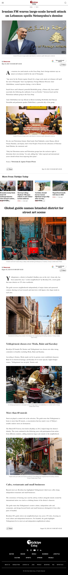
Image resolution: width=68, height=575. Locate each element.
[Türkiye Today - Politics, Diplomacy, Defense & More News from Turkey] (34, 3)
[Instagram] (31, 550)
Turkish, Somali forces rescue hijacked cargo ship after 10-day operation (42, 196)
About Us (7, 564)
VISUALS (50, 557)
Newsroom (7, 61)
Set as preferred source (60, 61)
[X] (27, 550)
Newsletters (16, 564)
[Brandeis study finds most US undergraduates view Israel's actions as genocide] (8, 186)
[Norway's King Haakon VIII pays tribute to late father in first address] (25, 186)
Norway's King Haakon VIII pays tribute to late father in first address (25, 196)
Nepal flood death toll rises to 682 (59, 194)
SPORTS (28, 557)
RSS (53, 564)
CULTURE (17, 557)
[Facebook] (37, 550)
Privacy (39, 564)
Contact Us (25, 564)
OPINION (39, 557)
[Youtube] (34, 550)
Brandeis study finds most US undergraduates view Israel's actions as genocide (7, 196)
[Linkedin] (40, 550)
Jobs (33, 564)
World (37, 7)
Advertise (47, 564)
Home (31, 7)
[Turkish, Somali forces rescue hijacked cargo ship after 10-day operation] (43, 186)
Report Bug (60, 564)
